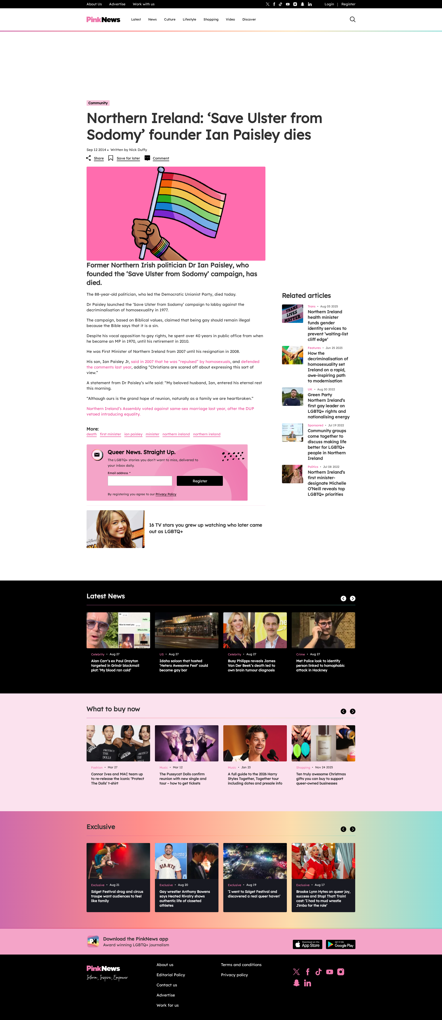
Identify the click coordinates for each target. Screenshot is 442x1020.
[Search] (352, 19)
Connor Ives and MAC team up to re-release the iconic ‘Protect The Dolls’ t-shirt (117, 778)
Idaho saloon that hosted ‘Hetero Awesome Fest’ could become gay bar (184, 665)
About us (165, 964)
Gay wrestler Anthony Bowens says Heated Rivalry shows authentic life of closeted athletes (185, 898)
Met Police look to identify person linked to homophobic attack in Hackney (320, 665)
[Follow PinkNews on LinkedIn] (310, 4)
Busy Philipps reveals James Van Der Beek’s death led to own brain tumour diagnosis (251, 665)
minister (152, 434)
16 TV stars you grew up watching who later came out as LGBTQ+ (205, 528)
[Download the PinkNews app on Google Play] (340, 944)
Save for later (128, 158)
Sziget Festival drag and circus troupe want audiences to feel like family (117, 896)
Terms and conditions (241, 964)
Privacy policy (234, 974)
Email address (125, 473)
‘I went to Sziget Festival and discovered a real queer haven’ (254, 893)
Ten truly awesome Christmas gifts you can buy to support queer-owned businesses (321, 778)
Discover (249, 19)
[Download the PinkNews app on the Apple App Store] (307, 944)
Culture (169, 19)
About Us (94, 4)
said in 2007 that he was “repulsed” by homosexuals (180, 361)
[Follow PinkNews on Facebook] (307, 973)
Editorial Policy (171, 974)
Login (329, 4)
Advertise (117, 4)
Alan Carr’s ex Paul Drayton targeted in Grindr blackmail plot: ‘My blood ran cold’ (115, 665)
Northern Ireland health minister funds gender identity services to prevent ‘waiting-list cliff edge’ (328, 325)
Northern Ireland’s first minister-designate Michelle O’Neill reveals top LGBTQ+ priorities (327, 483)
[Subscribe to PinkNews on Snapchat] (296, 984)
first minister (110, 434)
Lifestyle (189, 19)
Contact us (167, 984)
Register (348, 4)
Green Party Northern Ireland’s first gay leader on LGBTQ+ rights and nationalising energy (328, 405)
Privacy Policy (166, 494)
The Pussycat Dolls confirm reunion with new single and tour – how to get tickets (183, 778)
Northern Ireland (176, 434)
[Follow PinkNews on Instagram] (340, 973)
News (152, 19)
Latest (136, 19)
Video (230, 19)
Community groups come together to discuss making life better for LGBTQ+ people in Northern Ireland (327, 444)
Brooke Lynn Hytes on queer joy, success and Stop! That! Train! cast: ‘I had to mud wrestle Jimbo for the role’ (323, 898)
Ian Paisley (133, 434)
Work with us (143, 4)
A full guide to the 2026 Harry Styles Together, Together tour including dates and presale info (255, 778)
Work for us (168, 1005)
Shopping (211, 19)
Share (99, 158)
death (92, 434)
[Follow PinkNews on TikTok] (319, 973)
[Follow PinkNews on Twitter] (296, 973)
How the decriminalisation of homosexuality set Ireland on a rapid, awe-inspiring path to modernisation (328, 367)
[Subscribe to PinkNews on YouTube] (329, 973)
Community (98, 103)
